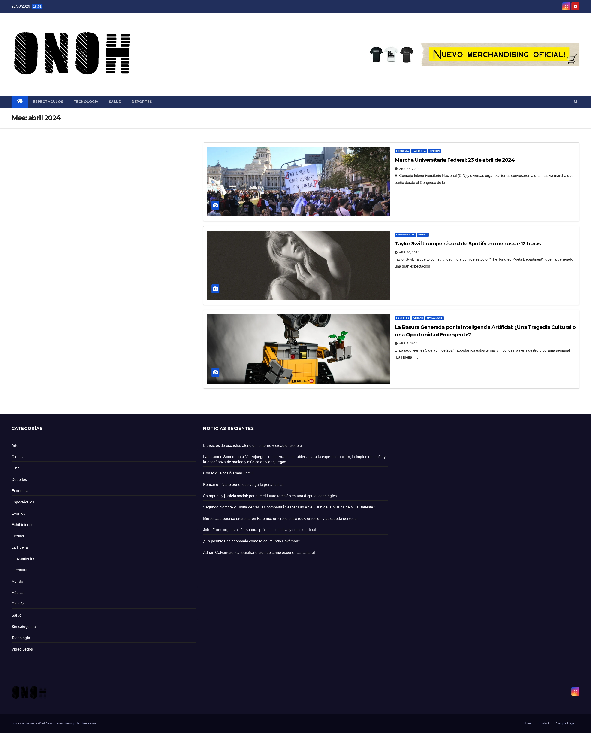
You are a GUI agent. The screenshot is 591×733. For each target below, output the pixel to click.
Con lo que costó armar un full (228, 473)
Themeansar (88, 723)
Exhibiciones (22, 525)
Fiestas (18, 536)
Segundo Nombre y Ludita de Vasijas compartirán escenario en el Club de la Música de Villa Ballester (288, 507)
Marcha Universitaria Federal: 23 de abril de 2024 (455, 160)
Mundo (17, 581)
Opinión (435, 151)
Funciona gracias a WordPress (33, 723)
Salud (115, 102)
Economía (402, 151)
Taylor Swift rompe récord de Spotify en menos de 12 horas (468, 243)
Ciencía (18, 457)
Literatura (19, 570)
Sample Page (565, 723)
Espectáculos (48, 102)
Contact (544, 723)
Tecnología (86, 102)
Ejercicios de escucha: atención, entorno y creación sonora (252, 445)
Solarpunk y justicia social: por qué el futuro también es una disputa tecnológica (270, 496)
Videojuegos (22, 649)
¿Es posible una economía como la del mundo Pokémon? (251, 541)
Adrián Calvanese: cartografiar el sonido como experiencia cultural (259, 552)
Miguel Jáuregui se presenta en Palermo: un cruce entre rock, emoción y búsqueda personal (280, 518)
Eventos (18, 513)
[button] (576, 102)
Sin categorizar (24, 627)
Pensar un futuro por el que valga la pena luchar (243, 485)
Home (527, 723)
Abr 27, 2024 (409, 168)
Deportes (142, 102)
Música (422, 234)
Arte (15, 445)
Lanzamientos (405, 234)
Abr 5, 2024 (408, 343)
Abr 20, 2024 (409, 252)
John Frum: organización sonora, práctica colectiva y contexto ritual (259, 530)
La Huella (419, 151)
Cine (16, 468)
